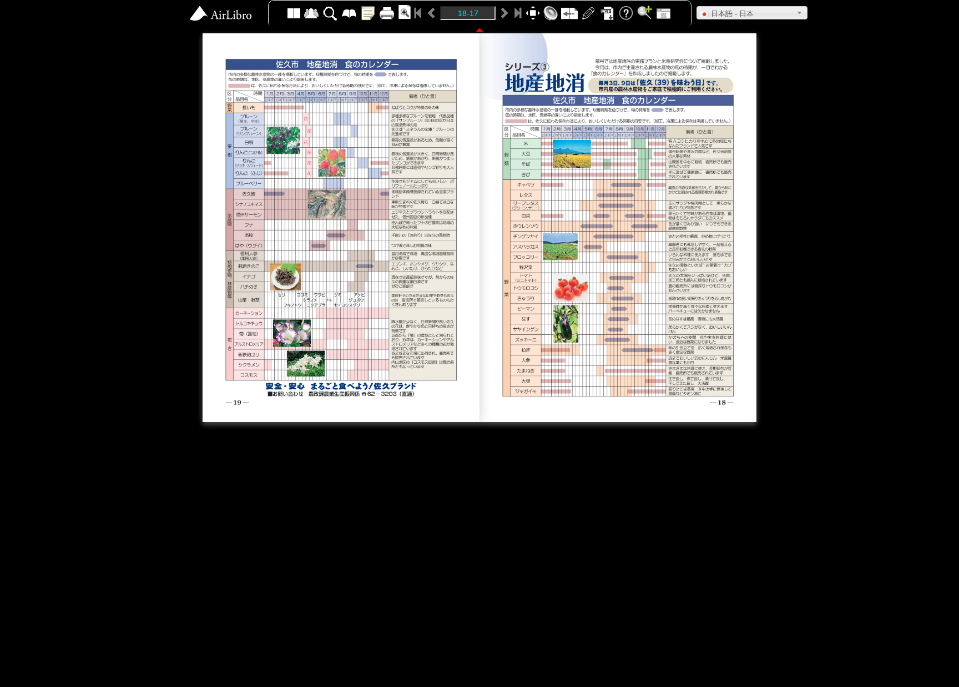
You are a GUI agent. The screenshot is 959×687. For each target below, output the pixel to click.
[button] (751, 12)
